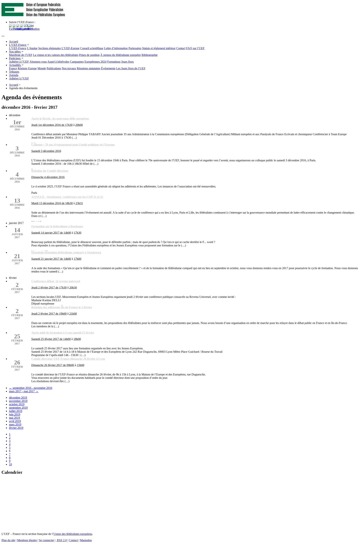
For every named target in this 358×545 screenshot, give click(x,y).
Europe (32, 68)
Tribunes (14, 71)
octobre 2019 (16, 404)
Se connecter (46, 540)
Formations (113, 61)
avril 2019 (15, 421)
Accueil (13, 41)
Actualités (15, 65)
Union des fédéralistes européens (73, 533)
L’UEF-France (18, 44)
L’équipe (32, 48)
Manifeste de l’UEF (20, 55)
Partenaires (134, 48)
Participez (15, 58)
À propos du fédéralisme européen (120, 55)
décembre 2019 (18, 397)
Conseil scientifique (91, 48)
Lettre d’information (116, 48)
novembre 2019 (18, 401)
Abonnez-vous (38, 61)
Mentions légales (27, 540)
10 (10, 464)
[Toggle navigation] (2, 36)
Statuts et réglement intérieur (158, 48)
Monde (41, 68)
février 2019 (16, 427)
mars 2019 (15, 424)
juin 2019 (14, 414)
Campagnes (77, 61)
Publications (54, 68)
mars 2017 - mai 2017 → (23, 391)
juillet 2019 (15, 411)
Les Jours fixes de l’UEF (130, 68)
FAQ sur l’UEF (195, 48)
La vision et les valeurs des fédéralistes (55, 55)
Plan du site (8, 540)
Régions (22, 68)
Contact (180, 48)
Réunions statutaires (88, 68)
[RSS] (30, 28)
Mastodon (86, 540)
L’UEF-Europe (70, 48)
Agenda (13, 75)
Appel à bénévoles (58, 61)
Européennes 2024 (95, 61)
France (13, 68)
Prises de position (89, 55)
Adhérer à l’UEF (19, 61)
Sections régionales (49, 48)
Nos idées (15, 51)
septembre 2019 (18, 407)
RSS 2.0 (61, 540)
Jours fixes (127, 61)
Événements (108, 68)
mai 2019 (14, 417)
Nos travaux (69, 68)
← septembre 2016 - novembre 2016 (30, 387)
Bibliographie (150, 55)
